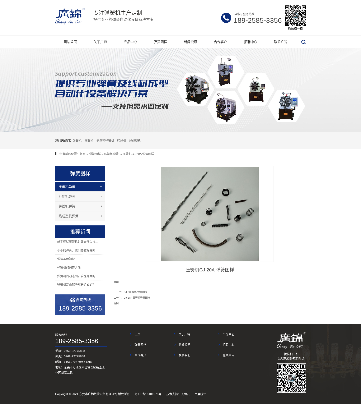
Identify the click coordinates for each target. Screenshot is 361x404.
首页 (83, 154)
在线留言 (228, 355)
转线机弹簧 (66, 206)
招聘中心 (250, 42)
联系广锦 (280, 42)
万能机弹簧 (66, 196)
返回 (116, 303)
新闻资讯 (190, 42)
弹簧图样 (160, 42)
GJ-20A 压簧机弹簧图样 (137, 297)
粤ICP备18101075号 (148, 394)
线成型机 (135, 140)
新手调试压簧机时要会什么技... (77, 241)
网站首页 (70, 42)
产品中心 (130, 42)
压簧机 (89, 140)
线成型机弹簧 (68, 216)
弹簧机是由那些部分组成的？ (76, 284)
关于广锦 (100, 42)
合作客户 (220, 42)
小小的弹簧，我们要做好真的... (77, 250)
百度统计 (200, 394)
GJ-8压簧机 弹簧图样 (135, 292)
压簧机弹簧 (111, 154)
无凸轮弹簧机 (105, 140)
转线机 (121, 140)
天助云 (185, 394)
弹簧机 (77, 140)
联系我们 (184, 355)
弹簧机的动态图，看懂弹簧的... (77, 276)
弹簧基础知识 (66, 259)
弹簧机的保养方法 (69, 267)
